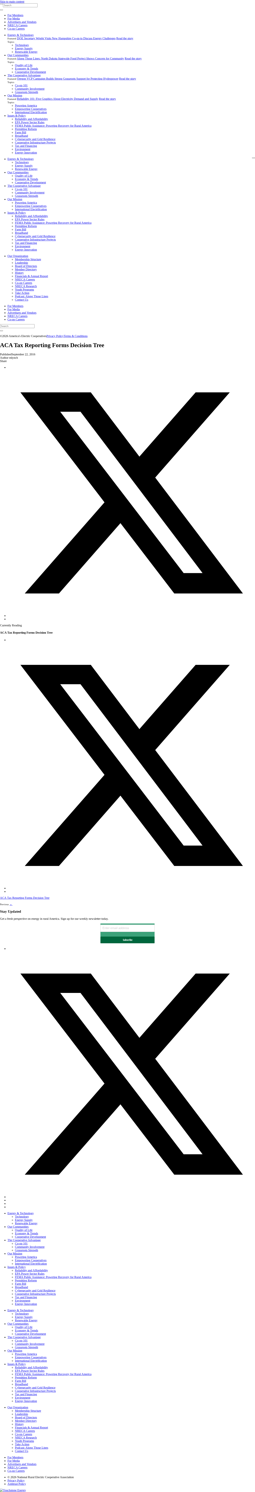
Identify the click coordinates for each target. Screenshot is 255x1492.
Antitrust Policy (16, 1483)
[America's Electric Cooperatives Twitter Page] (131, 1196)
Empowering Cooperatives (30, 108)
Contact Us (21, 299)
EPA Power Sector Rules (29, 122)
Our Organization (17, 256)
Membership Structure (28, 259)
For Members (15, 15)
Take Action (22, 293)
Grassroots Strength (26, 92)
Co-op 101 (21, 85)
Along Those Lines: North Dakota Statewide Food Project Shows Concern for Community (70, 58)
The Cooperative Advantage (24, 75)
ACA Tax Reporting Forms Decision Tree (24, 897)
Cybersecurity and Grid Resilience (35, 139)
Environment (22, 149)
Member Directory (26, 269)
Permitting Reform (26, 129)
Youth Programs (24, 289)
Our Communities (18, 55)
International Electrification (31, 112)
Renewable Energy (26, 51)
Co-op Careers (16, 28)
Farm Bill (20, 132)
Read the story (124, 38)
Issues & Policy (16, 115)
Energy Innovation (26, 152)
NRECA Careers (17, 25)
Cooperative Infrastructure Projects (35, 142)
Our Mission (14, 95)
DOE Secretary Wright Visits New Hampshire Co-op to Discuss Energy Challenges (66, 38)
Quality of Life (23, 65)
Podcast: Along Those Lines (31, 296)
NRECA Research (26, 286)
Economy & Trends (26, 68)
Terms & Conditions (76, 336)
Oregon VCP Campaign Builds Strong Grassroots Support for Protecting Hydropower (67, 78)
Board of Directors (26, 266)
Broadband (21, 135)
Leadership (21, 262)
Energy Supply (24, 48)
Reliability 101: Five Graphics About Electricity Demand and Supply (57, 98)
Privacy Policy (55, 336)
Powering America (26, 105)
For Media (13, 18)
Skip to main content (12, 1)
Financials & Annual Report (31, 276)
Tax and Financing (26, 145)
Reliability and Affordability (31, 119)
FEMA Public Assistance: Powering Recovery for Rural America (53, 125)
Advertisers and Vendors (21, 22)
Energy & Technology (20, 35)
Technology (22, 45)
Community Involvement (29, 88)
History (19, 272)
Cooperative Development (30, 72)
